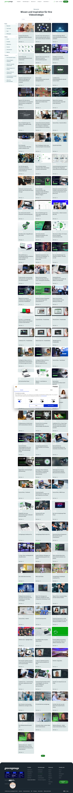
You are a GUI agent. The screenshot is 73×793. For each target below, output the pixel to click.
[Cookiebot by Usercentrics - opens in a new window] (53, 386)
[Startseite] (12, 768)
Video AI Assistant (40, 773)
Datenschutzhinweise (26, 791)
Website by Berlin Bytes (47, 791)
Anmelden (60, 1)
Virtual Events (29, 777)
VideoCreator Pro (29, 769)
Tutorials (49, 783)
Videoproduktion (40, 769)
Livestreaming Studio (41, 777)
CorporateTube (29, 773)
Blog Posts (49, 769)
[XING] (65, 791)
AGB (31, 791)
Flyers (49, 779)
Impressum (20, 791)
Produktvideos (50, 781)
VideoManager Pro (30, 771)
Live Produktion (40, 771)
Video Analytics (40, 775)
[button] (19, 1)
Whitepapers (50, 777)
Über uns (60, 769)
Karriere (60, 771)
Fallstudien (50, 773)
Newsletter (60, 775)
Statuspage (35, 791)
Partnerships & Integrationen (42, 779)
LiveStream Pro (29, 775)
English (57, 1)
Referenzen (50, 775)
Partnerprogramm (61, 773)
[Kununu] (67, 791)
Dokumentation (40, 791)
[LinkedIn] (64, 791)
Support (60, 777)
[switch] (30, 401)
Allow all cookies (51, 405)
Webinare (49, 771)
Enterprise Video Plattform (31, 779)
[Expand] (16, 23)
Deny (36, 405)
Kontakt (65, 1)
